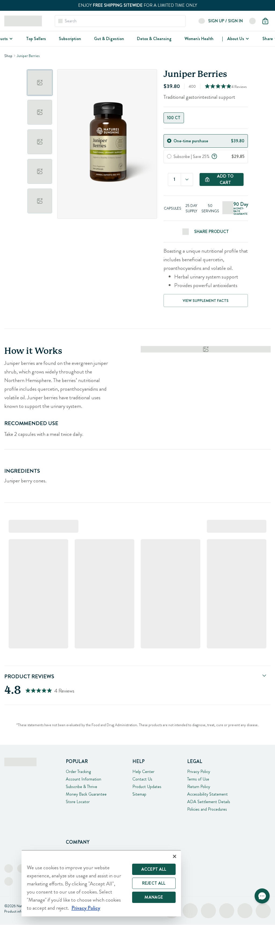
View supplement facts (206, 300)
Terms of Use (198, 779)
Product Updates (146, 786)
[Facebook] (8, 868)
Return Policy (198, 786)
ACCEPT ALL (154, 869)
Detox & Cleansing (154, 39)
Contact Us (142, 779)
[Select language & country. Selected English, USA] (252, 21)
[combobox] (187, 179)
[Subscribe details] (214, 156)
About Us (235, 39)
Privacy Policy (198, 771)
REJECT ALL (154, 883)
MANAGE (153, 897)
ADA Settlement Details (208, 802)
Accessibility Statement (207, 794)
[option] (39, 82)
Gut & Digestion (109, 39)
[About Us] (246, 39)
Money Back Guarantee (86, 794)
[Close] (174, 856)
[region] (101, 883)
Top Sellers (36, 39)
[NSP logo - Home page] (23, 21)
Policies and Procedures (207, 809)
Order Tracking (78, 771)
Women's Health (199, 39)
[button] (262, 895)
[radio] (169, 141)
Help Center (143, 771)
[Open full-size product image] (107, 144)
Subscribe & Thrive (81, 786)
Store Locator (78, 802)
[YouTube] (8, 881)
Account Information (83, 779)
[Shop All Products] (10, 39)
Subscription (70, 39)
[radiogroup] (206, 117)
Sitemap (139, 794)
